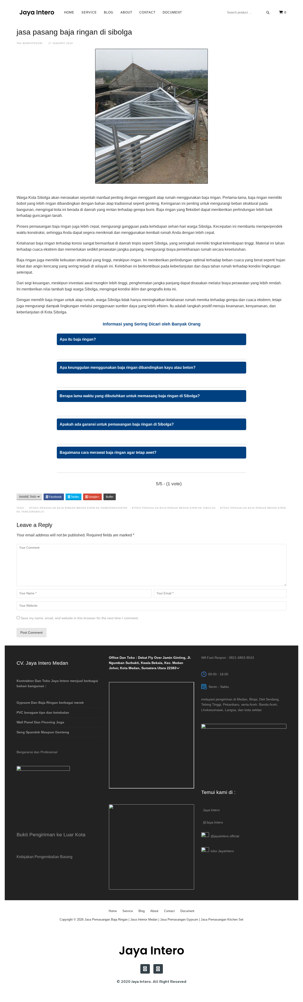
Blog (108, 12)
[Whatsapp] (158, 969)
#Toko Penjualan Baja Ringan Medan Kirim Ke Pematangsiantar (78, 508)
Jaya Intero (211, 810)
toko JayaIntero (222, 851)
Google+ (93, 497)
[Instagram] (145, 969)
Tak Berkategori (30, 43)
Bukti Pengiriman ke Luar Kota (51, 834)
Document (172, 12)
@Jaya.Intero (213, 822)
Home (69, 12)
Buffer (109, 497)
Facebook (55, 497)
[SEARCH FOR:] (248, 12)
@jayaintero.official (225, 836)
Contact (147, 12)
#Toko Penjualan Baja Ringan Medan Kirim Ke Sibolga (174, 508)
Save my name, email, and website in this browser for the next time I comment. (80, 618)
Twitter (74, 497)
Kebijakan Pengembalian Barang (44, 857)
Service (89, 12)
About (126, 12)
